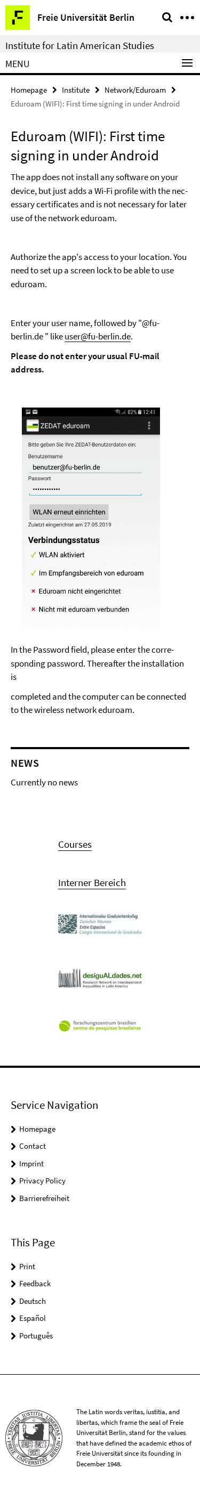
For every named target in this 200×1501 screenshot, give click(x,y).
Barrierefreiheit (44, 1198)
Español (32, 1318)
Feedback (35, 1283)
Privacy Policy (42, 1180)
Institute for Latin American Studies (79, 45)
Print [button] (27, 1266)
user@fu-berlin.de (98, 336)
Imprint (31, 1163)
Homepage (29, 90)
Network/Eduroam (135, 90)
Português (36, 1335)
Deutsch (32, 1301)
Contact (32, 1146)
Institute (76, 90)
